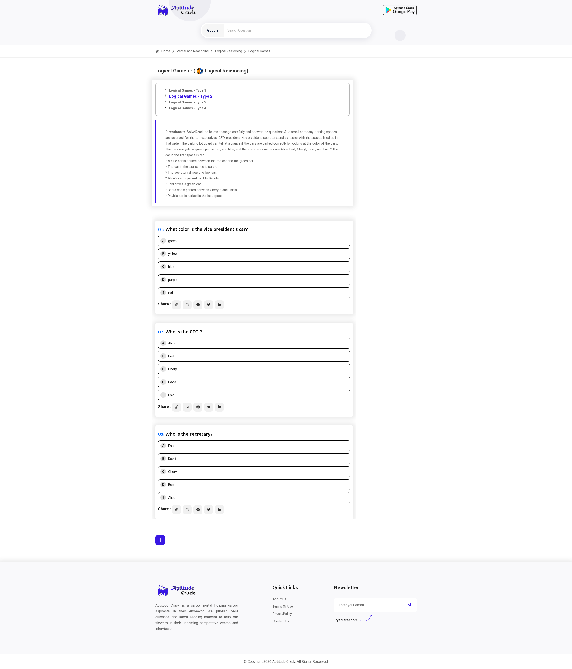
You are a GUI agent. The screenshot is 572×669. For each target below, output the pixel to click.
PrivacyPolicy (282, 614)
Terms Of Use (283, 606)
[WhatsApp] (187, 304)
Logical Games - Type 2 (190, 96)
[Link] (176, 304)
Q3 (160, 434)
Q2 (160, 332)
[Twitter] (208, 304)
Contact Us (281, 621)
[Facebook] (197, 304)
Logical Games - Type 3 (187, 102)
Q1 (160, 229)
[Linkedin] (219, 304)
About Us (279, 599)
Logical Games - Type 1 (187, 90)
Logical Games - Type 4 (187, 108)
